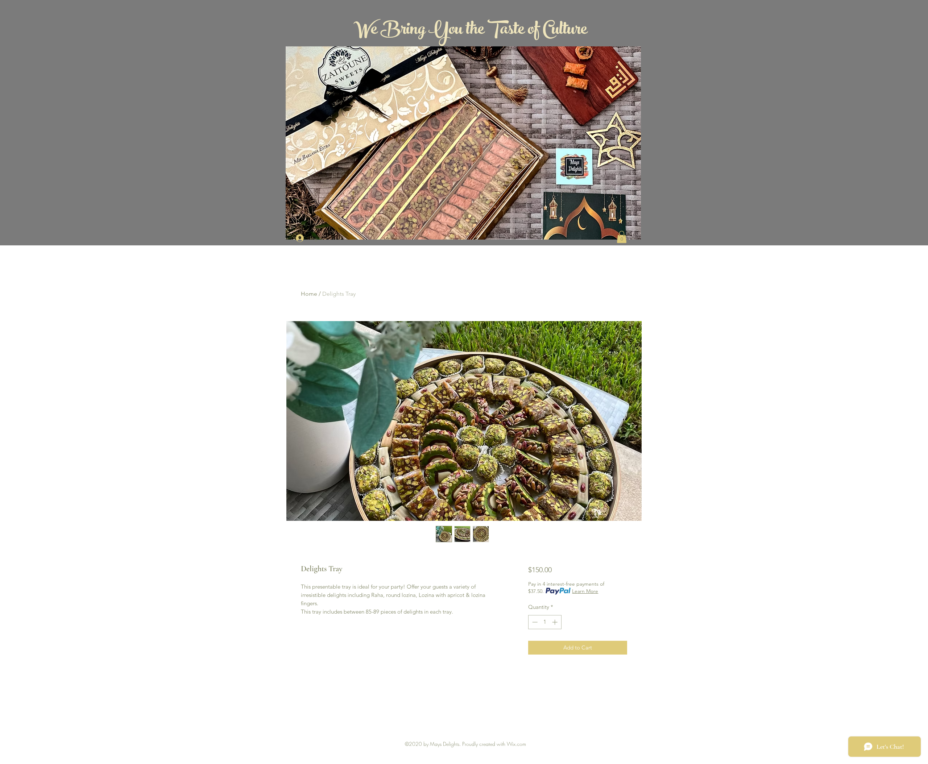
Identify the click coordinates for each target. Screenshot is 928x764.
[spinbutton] (545, 622)
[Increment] (555, 622)
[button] (622, 237)
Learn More (585, 591)
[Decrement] (534, 622)
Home (309, 293)
